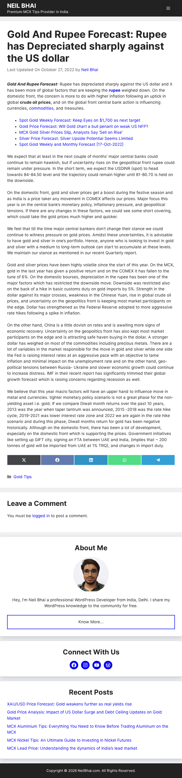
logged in (41, 515)
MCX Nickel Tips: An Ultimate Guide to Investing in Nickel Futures (69, 740)
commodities (41, 108)
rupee (114, 90)
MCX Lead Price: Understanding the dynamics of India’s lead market (72, 748)
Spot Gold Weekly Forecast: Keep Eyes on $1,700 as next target (79, 120)
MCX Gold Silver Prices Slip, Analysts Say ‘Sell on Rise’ (71, 132)
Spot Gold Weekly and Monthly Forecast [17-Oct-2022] (71, 144)
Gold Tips (23, 476)
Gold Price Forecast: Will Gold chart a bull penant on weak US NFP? (83, 126)
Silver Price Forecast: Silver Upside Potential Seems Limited (76, 138)
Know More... (91, 621)
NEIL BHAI (21, 5)
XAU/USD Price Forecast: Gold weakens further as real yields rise (69, 704)
